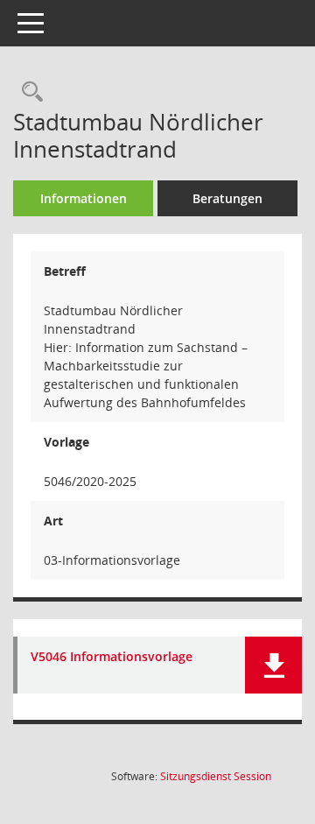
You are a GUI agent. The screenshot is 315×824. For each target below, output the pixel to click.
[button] (273, 665)
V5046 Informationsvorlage (111, 657)
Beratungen (227, 198)
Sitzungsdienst (215, 776)
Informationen (83, 198)
